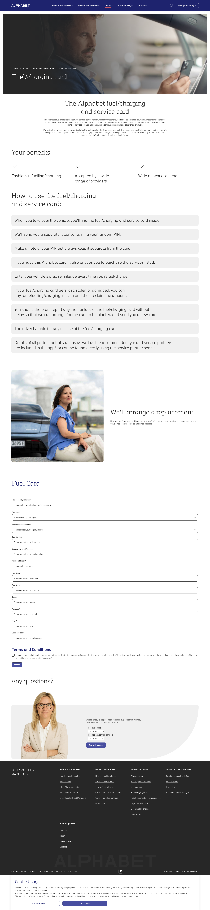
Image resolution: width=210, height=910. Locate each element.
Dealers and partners (88, 5)
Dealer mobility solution (105, 776)
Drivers (108, 5)
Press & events (66, 841)
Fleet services (172, 781)
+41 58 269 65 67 (96, 731)
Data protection (51, 871)
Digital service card (139, 803)
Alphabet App (137, 776)
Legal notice (35, 871)
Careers (63, 846)
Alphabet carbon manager (177, 792)
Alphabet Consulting (69, 792)
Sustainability (124, 5)
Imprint (24, 871)
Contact (63, 830)
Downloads (100, 803)
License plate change (140, 809)
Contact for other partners (106, 798)
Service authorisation (104, 781)
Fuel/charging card (139, 792)
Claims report (137, 787)
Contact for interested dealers (108, 792)
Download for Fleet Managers (73, 798)
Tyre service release (104, 787)
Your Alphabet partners (141, 781)
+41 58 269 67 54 (96, 738)
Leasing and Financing (70, 776)
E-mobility (170, 787)
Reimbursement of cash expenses (146, 798)
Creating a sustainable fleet (178, 776)
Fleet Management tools (70, 787)
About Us (142, 5)
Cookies (14, 871)
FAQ (63, 871)
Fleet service (65, 781)
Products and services (61, 5)
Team (62, 836)
